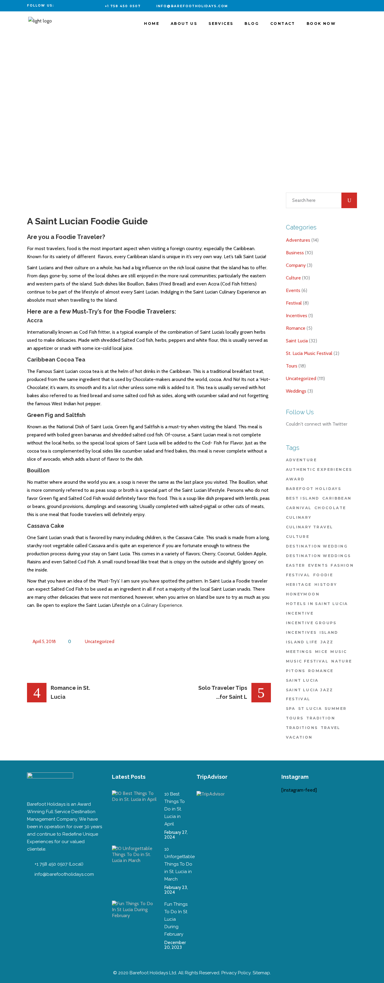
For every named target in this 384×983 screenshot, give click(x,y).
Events (293, 290)
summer (335, 708)
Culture (293, 278)
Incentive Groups (311, 623)
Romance (295, 328)
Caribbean (337, 498)
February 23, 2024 (176, 890)
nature (341, 661)
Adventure (301, 460)
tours (295, 718)
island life (302, 642)
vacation (299, 737)
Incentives (296, 315)
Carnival (299, 508)
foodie (323, 575)
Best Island (303, 498)
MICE (321, 651)
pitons (295, 671)
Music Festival (307, 661)
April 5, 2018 (44, 641)
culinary (299, 517)
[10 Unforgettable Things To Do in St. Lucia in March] (134, 868)
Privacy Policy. (236, 973)
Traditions (302, 727)
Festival (294, 303)
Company (296, 265)
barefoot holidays (313, 488)
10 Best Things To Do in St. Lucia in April (174, 809)
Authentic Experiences (319, 469)
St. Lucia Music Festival (309, 353)
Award (295, 479)
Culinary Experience (161, 605)
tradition (320, 718)
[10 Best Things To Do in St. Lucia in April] (134, 812)
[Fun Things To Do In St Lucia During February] (134, 923)
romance (321, 671)
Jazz (327, 642)
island (329, 632)
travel (330, 727)
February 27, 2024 (176, 835)
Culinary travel (309, 527)
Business (295, 252)
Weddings (296, 391)
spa (291, 708)
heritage (299, 584)
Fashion (342, 565)
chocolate (330, 508)
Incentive (300, 613)
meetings (299, 651)
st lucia (310, 708)
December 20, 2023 (175, 945)
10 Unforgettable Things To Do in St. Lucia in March (179, 864)
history (325, 584)
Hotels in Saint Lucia (317, 603)
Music (338, 651)
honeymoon (303, 594)
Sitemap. (262, 973)
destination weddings (318, 555)
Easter (295, 565)
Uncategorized (99, 641)
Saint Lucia (297, 341)
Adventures (298, 240)
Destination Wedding (317, 546)
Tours (291, 366)
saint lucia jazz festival (309, 694)
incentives (301, 632)
